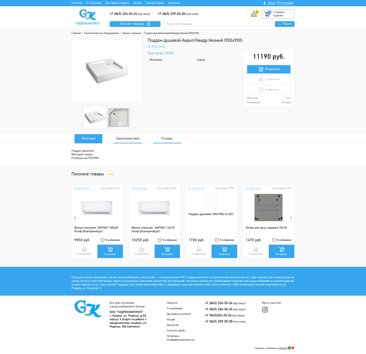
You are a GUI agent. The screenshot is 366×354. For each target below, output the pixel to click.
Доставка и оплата (117, 3)
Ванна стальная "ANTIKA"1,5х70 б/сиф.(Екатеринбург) (153, 229)
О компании (93, 3)
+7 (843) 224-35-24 (218, 303)
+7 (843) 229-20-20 (171, 14)
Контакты (174, 3)
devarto (283, 348)
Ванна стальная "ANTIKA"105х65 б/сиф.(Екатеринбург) (96, 229)
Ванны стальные (132, 33)
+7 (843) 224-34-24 (123, 14)
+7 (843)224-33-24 (218, 315)
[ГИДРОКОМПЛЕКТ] (87, 14)
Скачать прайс (155, 3)
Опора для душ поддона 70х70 (266, 227)
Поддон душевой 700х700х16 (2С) (211, 214)
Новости (76, 3)
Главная (76, 33)
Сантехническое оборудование (101, 33)
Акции (137, 3)
